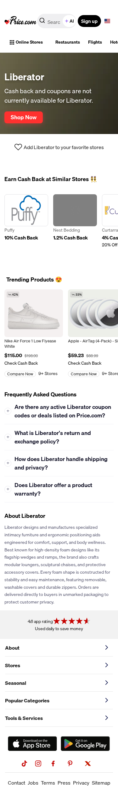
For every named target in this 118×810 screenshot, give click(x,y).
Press (64, 783)
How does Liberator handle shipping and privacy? (57, 463)
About (12, 648)
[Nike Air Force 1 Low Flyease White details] (33, 313)
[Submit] (42, 22)
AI (72, 21)
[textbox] (107, 21)
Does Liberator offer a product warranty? (50, 489)
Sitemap (101, 783)
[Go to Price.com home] (20, 21)
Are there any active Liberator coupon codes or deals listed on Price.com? (59, 411)
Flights (95, 42)
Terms (48, 783)
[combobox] (57, 21)
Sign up (89, 21)
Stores (12, 665)
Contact (16, 783)
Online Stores (29, 42)
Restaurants (67, 42)
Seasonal (15, 683)
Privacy (81, 783)
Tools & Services (24, 718)
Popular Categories (27, 700)
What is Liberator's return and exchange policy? (49, 437)
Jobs (33, 783)
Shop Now (24, 117)
